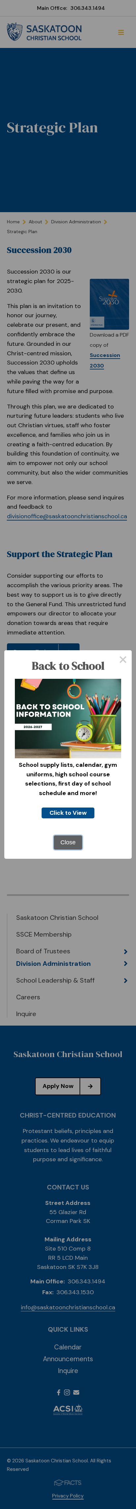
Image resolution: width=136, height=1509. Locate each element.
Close (68, 842)
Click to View (68, 813)
